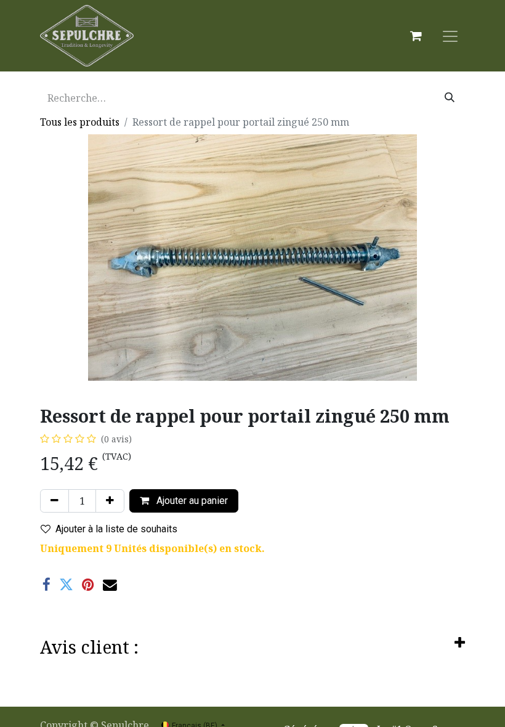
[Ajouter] (109, 501)
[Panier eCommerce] (415, 36)
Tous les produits (79, 122)
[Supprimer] (54, 501)
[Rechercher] (449, 98)
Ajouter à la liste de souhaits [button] (116, 529)
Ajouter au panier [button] (191, 500)
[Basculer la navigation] (450, 35)
